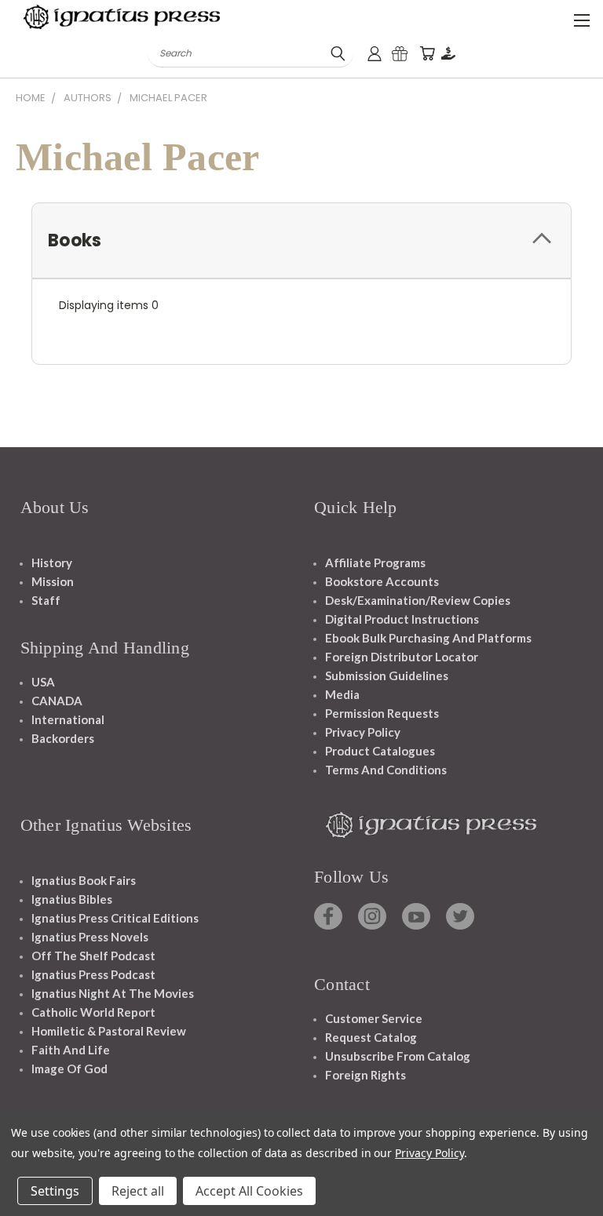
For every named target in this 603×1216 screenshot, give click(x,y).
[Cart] (427, 54)
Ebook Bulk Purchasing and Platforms (428, 638)
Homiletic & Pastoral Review (108, 1031)
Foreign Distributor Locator (401, 657)
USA (43, 682)
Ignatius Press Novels (89, 937)
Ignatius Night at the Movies (112, 993)
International (67, 719)
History (51, 562)
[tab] (301, 240)
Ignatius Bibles (71, 899)
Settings (55, 1191)
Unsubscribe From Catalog (397, 1056)
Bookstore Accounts (382, 581)
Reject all (137, 1191)
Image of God (69, 1068)
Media (342, 694)
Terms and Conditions (386, 770)
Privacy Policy (362, 732)
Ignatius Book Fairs (83, 880)
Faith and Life (70, 1050)
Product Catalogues (380, 751)
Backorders (62, 738)
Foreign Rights (365, 1075)
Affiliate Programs (375, 562)
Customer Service (373, 1018)
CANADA (56, 701)
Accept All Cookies (249, 1191)
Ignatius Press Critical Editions (115, 918)
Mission (52, 581)
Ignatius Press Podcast (93, 974)
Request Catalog (371, 1037)
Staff (45, 600)
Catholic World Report (93, 1012)
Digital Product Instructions (402, 619)
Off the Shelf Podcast (93, 955)
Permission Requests (382, 713)
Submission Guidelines (386, 675)
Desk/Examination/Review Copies (417, 600)
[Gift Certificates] (399, 54)
